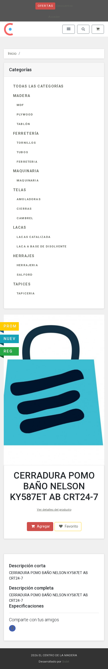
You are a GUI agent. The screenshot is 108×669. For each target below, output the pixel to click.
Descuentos (64, 5)
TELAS (19, 190)
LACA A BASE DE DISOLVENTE (42, 246)
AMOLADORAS (29, 199)
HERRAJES (24, 256)
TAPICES (22, 284)
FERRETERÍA (26, 133)
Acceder (54, 16)
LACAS (19, 227)
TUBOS (22, 152)
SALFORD (24, 274)
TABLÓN (23, 124)
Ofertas (45, 5)
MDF (20, 105)
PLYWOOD (25, 114)
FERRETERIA (27, 161)
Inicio (12, 53)
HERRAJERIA (27, 265)
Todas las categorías (38, 86)
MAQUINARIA (26, 171)
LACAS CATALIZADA (33, 237)
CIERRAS (24, 208)
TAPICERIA (26, 293)
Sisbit (65, 661)
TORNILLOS (26, 142)
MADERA (21, 96)
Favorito (71, 526)
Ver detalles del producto (54, 509)
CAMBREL (25, 218)
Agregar (43, 526)
